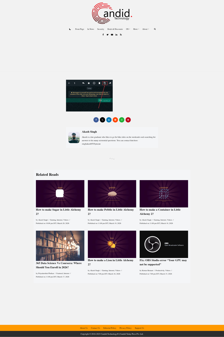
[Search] (155, 29)
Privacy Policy (126, 328)
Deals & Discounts (115, 29)
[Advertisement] (112, 55)
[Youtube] (112, 34)
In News (90, 29)
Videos (65, 220)
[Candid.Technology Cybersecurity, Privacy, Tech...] (112, 13)
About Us (84, 328)
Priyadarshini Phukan (46, 273)
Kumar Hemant (147, 270)
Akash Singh (43, 220)
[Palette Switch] (70, 29)
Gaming (53, 220)
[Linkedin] (116, 34)
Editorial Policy (109, 328)
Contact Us (95, 328)
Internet (59, 220)
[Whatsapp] (121, 119)
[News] (120, 34)
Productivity (160, 270)
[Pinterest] (128, 119)
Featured (59, 273)
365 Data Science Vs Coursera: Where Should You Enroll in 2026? (59, 265)
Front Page (79, 29)
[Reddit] (115, 119)
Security (100, 29)
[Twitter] (107, 34)
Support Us (139, 328)
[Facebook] (103, 34)
